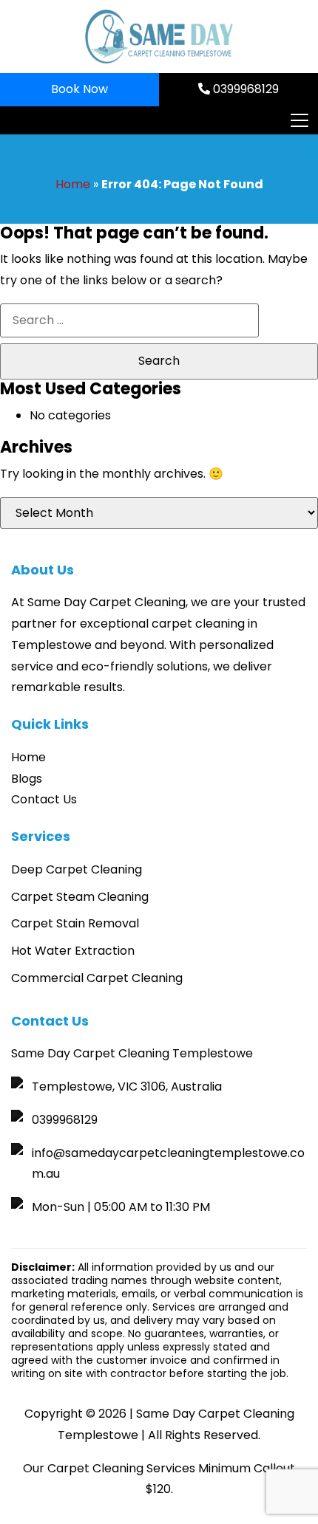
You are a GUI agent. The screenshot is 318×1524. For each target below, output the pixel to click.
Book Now (79, 88)
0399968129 (244, 88)
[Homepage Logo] (159, 36)
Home (72, 184)
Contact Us (44, 799)
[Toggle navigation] (299, 120)
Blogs (26, 778)
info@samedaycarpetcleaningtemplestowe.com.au (168, 1163)
